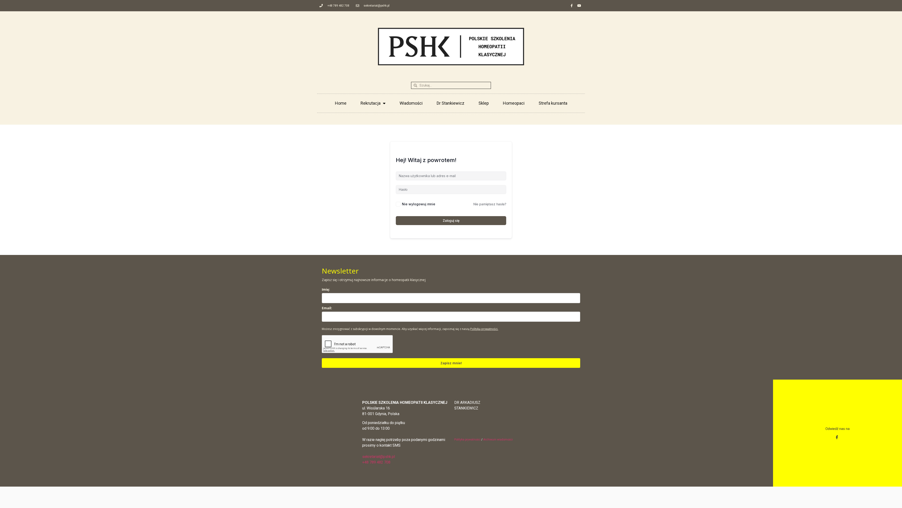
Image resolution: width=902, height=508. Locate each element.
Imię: (326, 289)
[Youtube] (579, 5)
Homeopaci (514, 103)
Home (340, 103)
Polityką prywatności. (484, 329)
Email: (327, 308)
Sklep (483, 103)
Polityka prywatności (467, 439)
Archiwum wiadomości (498, 439)
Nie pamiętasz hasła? (489, 204)
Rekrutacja (371, 103)
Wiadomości (411, 103)
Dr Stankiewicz (450, 103)
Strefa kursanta (553, 103)
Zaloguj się (451, 220)
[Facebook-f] (571, 5)
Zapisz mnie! (451, 363)
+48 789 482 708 (376, 462)
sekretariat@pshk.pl (378, 456)
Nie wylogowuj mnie (418, 204)
